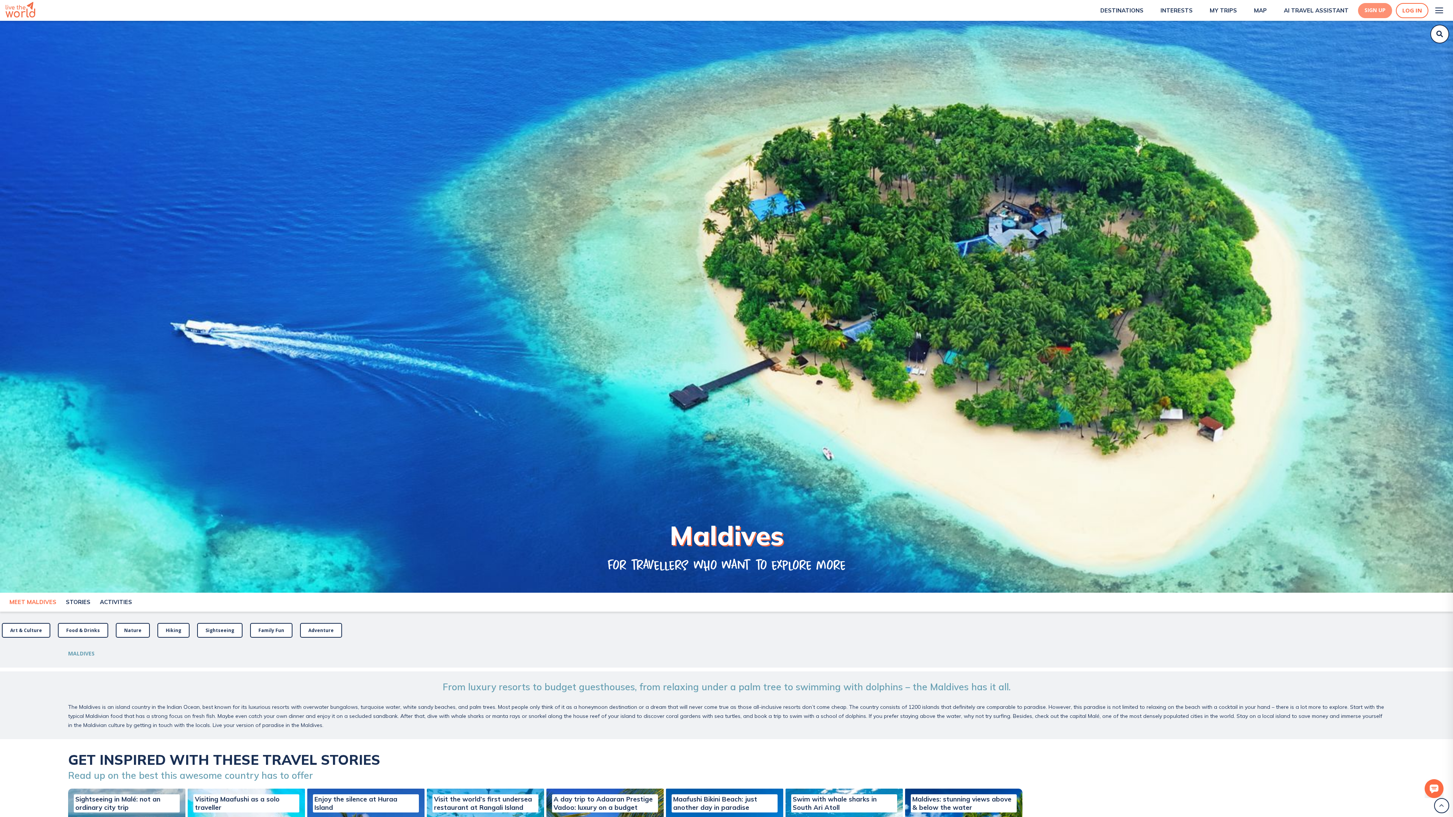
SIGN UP (1375, 10)
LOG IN (1412, 10)
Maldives (81, 653)
